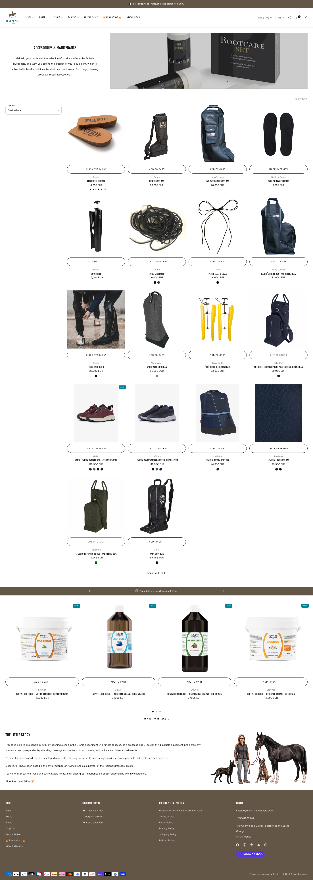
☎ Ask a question (92, 822)
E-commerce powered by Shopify (264, 874)
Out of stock (278, 355)
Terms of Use (166, 816)
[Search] (290, 17)
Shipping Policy (167, 834)
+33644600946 (245, 818)
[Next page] (307, 639)
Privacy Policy (166, 828)
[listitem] (156, 591)
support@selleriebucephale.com (254, 810)
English (278, 18)
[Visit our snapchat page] (258, 845)
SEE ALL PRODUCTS (155, 719)
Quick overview (96, 169)
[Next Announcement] (223, 591)
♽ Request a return (93, 816)
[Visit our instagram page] (244, 845)
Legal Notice (166, 822)
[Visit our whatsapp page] (265, 845)
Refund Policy (167, 840)
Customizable (91, 17)
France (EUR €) (263, 18)
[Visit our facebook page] (237, 845)
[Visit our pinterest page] (251, 845)
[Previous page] (5, 639)
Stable (56, 17)
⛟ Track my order (92, 810)
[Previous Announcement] (89, 591)
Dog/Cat (72, 17)
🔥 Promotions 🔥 (112, 17)
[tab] (153, 711)
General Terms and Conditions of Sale (180, 810)
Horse (42, 17)
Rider (28, 17)
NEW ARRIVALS (133, 17)
